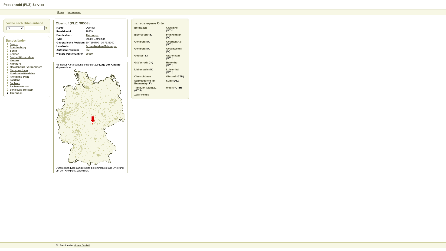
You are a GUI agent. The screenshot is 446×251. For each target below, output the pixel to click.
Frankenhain (173, 34)
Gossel (138, 55)
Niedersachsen (19, 70)
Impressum (74, 12)
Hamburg (15, 63)
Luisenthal (172, 69)
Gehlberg (140, 41)
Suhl (169, 80)
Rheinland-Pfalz (19, 76)
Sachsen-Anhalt (19, 86)
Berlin (13, 50)
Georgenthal (173, 41)
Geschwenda (174, 48)
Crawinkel (172, 27)
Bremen (14, 54)
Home (60, 12)
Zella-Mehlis (141, 94)
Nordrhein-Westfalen (22, 73)
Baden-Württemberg (22, 57)
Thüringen (16, 93)
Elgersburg (141, 34)
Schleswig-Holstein (21, 89)
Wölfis (170, 87)
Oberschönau (142, 76)
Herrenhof (172, 62)
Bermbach (140, 27)
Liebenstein (141, 69)
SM (87, 50)
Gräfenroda (141, 62)
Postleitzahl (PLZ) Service (23, 5)
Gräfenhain (173, 55)
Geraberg (140, 48)
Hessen (14, 60)
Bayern (14, 44)
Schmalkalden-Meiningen (101, 46)
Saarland (15, 80)
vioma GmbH (82, 245)
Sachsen (15, 83)
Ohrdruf (171, 76)
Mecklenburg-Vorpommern (26, 67)
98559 (89, 53)
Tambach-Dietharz (145, 87)
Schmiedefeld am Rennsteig (144, 82)
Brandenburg (18, 47)
